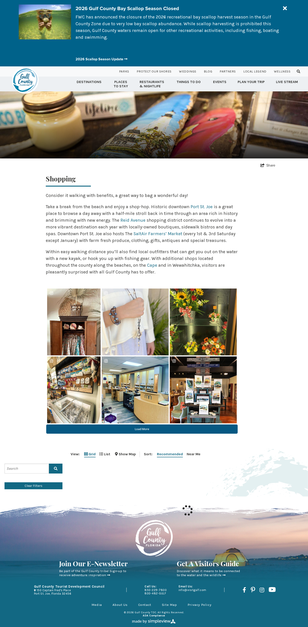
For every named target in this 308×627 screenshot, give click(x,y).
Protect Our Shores (154, 71)
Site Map (169, 605)
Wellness (282, 71)
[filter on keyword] (55, 469)
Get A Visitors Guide (208, 564)
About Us (120, 605)
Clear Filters (33, 486)
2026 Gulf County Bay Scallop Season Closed (127, 8)
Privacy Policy (199, 605)
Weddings (187, 71)
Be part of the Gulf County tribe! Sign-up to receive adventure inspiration (92, 573)
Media (97, 605)
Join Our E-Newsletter (93, 564)
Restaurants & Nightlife (152, 84)
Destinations (89, 82)
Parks (124, 71)
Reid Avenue (132, 220)
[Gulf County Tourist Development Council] (25, 80)
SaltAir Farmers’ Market (157, 233)
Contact (144, 605)
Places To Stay (121, 84)
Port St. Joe (202, 206)
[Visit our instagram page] (262, 590)
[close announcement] (284, 8)
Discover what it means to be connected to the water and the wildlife (208, 573)
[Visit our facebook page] (244, 590)
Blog (208, 71)
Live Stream (287, 82)
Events (219, 82)
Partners (228, 71)
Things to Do (189, 82)
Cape (152, 265)
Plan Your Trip (251, 82)
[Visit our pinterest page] (252, 590)
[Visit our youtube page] (272, 590)
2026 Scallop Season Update (100, 59)
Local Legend (255, 71)
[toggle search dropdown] (298, 71)
